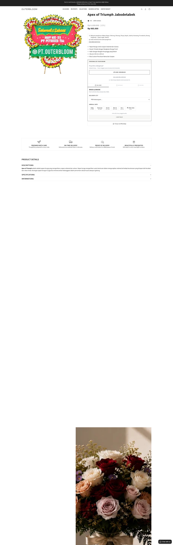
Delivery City (93, 95)
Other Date (131, 108)
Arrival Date (93, 104)
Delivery (98, 85)
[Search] (142, 9)
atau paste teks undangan (119, 77)
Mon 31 (115, 108)
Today (92, 108)
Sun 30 (108, 108)
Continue (119, 117)
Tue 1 (122, 108)
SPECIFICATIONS (28, 175)
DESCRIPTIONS (27, 165)
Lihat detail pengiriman (94, 42)
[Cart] (149, 9)
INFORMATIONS (28, 179)
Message (120, 85)
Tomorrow (99, 108)
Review (141, 85)
